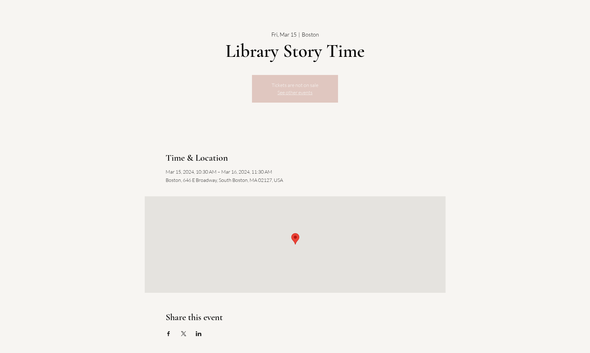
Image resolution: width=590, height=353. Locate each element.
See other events (295, 92)
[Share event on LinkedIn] (199, 333)
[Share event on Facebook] (168, 333)
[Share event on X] (184, 333)
